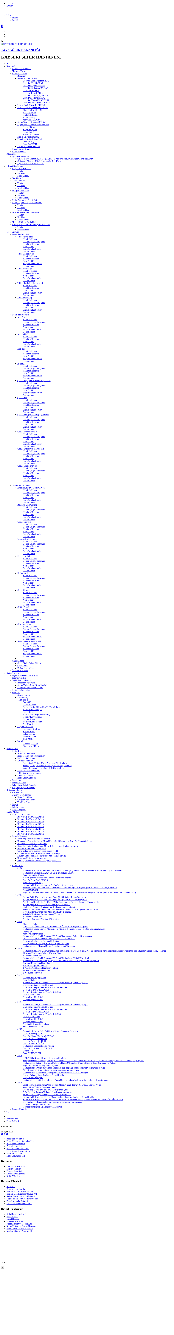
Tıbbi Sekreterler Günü (33, 1026)
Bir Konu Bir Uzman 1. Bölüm (30, 817)
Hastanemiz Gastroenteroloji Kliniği (38, 1046)
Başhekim (21, 76)
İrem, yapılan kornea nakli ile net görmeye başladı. (39, 860)
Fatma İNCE (28, 132)
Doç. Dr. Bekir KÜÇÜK (33, 1043)
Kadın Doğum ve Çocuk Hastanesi (27, 202)
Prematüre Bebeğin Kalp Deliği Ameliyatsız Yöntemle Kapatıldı (50, 1031)
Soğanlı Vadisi (29, 731)
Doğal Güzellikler (25, 726)
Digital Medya (13, 812)
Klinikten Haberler (31, 244)
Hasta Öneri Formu (25, 797)
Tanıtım (20, 171)
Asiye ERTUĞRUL (31, 134)
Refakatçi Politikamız (26, 758)
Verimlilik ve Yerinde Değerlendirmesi (39, 1087)
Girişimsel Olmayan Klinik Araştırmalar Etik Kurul (39, 161)
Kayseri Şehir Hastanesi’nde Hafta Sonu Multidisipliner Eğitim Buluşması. (55, 897)
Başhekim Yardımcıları (27, 78)
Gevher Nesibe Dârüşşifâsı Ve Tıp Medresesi (42, 707)
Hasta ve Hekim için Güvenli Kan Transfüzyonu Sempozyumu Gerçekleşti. (55, 982)
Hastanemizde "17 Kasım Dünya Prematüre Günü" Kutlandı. (49, 946)
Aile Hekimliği (23, 334)
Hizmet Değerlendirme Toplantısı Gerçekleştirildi (44, 1075)
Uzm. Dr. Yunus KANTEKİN (36, 100)
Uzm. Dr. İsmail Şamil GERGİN (37, 103)
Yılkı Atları (27, 739)
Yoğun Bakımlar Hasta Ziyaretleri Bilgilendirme (43, 768)
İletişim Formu (18, 807)
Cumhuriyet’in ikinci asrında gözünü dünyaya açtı (38, 853)
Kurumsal (11, 66)
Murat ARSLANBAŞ (32, 120)
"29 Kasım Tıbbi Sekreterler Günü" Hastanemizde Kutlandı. (49, 938)
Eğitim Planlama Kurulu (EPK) (30, 163)
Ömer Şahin (28, 1051)
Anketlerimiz (17, 792)
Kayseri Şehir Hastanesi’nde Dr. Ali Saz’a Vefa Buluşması (48, 885)
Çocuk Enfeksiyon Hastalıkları (30, 449)
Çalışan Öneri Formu (26, 800)
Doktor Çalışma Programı (34, 241)
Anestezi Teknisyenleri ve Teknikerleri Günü (42, 992)
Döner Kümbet (29, 705)
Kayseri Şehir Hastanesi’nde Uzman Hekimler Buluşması (47, 878)
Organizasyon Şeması (21, 149)
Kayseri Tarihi (23, 695)
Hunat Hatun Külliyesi (32, 709)
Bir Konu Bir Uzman (21, 814)
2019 (19, 1055)
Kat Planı (21, 173)
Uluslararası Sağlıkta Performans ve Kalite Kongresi (45, 987)
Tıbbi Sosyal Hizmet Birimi (29, 773)
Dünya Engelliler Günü (33, 997)
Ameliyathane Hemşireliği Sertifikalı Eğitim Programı (46, 943)
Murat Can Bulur (30, 924)
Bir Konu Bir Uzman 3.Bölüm (30, 821)
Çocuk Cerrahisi (24, 522)
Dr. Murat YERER (31, 90)
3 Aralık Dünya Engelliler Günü (36, 963)
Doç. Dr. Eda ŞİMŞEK (33, 1077)
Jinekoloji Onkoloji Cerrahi (29, 641)
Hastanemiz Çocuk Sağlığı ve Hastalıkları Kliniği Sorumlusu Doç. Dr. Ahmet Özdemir (54, 841)
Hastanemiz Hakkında (21, 68)
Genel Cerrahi (23, 590)
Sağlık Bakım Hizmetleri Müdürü (31, 122)
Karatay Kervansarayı (32, 717)
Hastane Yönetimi (19, 73)
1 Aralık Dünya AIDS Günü (35, 965)
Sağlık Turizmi (13, 673)
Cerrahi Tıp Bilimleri (21, 485)
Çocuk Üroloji (23, 556)
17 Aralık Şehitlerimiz (32, 917)
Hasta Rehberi (18, 751)
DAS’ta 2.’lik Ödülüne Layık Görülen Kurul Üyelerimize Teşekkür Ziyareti (55, 926)
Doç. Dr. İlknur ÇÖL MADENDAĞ (39, 1036)
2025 (19, 895)
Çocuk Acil (22, 397)
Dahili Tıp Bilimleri (20, 315)
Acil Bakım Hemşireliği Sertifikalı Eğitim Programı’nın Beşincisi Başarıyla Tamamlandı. (61, 902)
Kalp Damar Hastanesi (21, 168)
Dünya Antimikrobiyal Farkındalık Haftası (41, 941)
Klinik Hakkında (30, 239)
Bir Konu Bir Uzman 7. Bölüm (30, 831)
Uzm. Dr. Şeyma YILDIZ (34, 85)
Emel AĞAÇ (28, 142)
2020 (19, 1029)
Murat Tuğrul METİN (32, 110)
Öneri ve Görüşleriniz (21, 795)
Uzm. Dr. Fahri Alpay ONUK (36, 95)
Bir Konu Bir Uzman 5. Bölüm (30, 826)
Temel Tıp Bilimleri (20, 234)
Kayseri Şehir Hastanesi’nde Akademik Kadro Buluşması (47, 912)
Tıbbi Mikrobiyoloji (25, 254)
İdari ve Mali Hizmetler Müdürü (31, 105)
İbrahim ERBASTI (31, 115)
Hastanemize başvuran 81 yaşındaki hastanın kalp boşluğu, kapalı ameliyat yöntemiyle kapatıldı (64, 1068)
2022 (19, 975)
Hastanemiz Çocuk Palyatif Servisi (32, 843)
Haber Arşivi (17, 865)
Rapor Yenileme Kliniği (33, 882)
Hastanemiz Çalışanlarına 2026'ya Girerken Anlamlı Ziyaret (48, 873)
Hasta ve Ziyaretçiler (21, 690)
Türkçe (10, 3)
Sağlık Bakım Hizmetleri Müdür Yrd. (33, 124)
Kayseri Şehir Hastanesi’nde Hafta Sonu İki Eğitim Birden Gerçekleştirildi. (55, 899)
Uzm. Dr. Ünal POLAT (33, 83)
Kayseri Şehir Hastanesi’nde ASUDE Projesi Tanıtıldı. (46, 904)
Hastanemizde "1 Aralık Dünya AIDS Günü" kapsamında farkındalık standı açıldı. (58, 936)
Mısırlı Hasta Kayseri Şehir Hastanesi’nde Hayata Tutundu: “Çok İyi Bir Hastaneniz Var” (61, 909)
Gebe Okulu (22, 666)
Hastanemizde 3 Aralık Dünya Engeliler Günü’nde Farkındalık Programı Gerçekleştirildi (61, 960)
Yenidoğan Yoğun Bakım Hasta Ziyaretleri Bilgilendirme (47, 765)
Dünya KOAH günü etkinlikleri (36, 1104)
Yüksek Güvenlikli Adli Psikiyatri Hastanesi (31, 224)
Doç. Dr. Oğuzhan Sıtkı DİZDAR (37, 1048)
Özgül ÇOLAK (29, 127)
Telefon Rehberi (19, 783)
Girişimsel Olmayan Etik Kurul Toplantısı (41, 919)
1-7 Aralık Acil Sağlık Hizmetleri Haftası (40, 968)
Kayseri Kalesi (29, 719)
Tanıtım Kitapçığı (19, 1109)
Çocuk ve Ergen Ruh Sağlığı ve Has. (33, 414)
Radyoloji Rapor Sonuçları (23, 787)
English (10, 6)
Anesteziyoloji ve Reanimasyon (31, 488)
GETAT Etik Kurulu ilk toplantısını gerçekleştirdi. (44, 1058)
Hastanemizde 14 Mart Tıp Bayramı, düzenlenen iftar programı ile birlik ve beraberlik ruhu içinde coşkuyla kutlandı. (72, 870)
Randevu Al (17, 780)
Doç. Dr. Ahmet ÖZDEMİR (35, 1038)
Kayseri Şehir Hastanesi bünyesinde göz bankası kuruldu (41, 856)
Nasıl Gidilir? (23, 176)
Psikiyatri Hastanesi (20, 190)
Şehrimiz (16, 692)
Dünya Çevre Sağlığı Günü (34, 977)
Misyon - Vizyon (19, 71)
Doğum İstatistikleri (25, 668)
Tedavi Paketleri (19, 678)
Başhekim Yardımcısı (26, 683)
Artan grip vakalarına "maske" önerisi (33, 839)
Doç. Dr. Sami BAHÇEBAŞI (35, 880)
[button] (11, 15)
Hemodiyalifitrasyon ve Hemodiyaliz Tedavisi (42, 1107)
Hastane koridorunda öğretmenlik (31, 848)
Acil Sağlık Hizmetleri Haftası (36, 1024)
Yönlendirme (12, 748)
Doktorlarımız (29, 251)
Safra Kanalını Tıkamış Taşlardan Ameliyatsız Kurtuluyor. (48, 1092)
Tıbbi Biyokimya (24, 268)
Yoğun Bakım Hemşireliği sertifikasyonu (40, 1065)
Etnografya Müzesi (31, 746)
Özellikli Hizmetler (20, 670)
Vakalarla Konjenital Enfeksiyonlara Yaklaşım (42, 914)
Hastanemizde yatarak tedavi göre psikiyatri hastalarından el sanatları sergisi (55, 1073)
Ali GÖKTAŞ (29, 117)
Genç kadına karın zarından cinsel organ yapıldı (37, 851)
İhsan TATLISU (30, 144)
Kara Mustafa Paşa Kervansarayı (37, 714)
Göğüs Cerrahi (23, 607)
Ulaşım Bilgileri (19, 809)
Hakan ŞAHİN (29, 112)
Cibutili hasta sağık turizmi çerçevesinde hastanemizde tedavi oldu (51, 1070)
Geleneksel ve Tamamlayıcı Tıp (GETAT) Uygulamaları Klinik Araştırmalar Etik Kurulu (55, 159)
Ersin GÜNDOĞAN (32, 1053)
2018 (19, 1082)
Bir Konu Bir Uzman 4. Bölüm (30, 824)
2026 (19, 868)
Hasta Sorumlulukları (26, 778)
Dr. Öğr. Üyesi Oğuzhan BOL (36, 81)
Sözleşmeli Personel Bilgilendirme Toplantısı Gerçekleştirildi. (49, 907)
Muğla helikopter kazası (33, 934)
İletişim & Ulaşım (14, 790)
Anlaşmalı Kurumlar (26, 753)
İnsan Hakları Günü (31, 995)
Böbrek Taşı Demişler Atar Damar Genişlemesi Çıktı (45, 1090)
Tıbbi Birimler (13, 232)
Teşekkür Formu (24, 802)
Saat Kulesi (28, 724)
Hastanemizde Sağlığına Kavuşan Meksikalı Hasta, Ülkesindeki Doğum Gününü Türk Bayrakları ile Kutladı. (69, 1063)
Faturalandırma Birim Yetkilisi (30, 687)
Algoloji (20, 363)
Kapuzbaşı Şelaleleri (31, 729)
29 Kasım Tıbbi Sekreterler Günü (37, 970)
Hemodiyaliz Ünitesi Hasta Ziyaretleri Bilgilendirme (45, 763)
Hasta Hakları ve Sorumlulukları (31, 756)
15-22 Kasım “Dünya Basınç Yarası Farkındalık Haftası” (47, 1094)
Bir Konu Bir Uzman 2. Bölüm (30, 819)
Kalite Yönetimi (19, 151)
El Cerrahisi (22, 573)
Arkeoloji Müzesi (30, 744)
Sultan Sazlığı (29, 734)
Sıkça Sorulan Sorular (32, 249)
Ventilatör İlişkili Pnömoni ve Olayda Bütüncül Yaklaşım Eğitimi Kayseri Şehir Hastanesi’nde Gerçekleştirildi (70, 887)
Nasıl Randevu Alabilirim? (28, 770)
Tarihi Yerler (22, 700)
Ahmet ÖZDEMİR (31, 890)
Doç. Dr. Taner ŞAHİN (33, 93)
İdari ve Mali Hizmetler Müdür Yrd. (32, 107)
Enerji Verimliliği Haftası (33, 875)
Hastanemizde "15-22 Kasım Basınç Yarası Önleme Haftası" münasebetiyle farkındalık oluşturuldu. (65, 1080)
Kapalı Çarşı (28, 712)
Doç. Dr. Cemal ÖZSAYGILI (36, 990)
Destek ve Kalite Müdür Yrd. (29, 139)
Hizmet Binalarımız (15, 166)
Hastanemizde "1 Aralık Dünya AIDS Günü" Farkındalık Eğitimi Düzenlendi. (56, 958)
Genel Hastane (18, 181)
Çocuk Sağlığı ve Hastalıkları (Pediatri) (34, 380)
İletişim (15, 804)
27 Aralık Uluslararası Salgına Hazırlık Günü (42, 953)
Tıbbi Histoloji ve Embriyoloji (30, 283)
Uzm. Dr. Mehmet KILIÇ (34, 98)
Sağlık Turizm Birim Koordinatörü (32, 685)
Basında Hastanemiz (20, 836)
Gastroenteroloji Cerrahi (27, 539)
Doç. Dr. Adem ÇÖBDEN (34, 1041)
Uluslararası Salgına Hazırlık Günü (38, 985)
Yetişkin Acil (17, 178)
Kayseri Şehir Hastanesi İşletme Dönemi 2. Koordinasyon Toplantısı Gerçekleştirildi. (59, 1097)
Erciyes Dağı (23, 697)
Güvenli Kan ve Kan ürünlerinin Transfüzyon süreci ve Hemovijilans (52, 1102)
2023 (19, 948)
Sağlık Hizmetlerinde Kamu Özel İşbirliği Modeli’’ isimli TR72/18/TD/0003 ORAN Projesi (62, 1085)
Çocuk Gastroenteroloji (27, 466)
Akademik (11, 154)
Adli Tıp (21, 349)
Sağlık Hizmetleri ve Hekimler (25, 675)
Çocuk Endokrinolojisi (27, 432)
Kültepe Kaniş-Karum (32, 722)
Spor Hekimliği (29, 980)
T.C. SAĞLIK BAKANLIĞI (20, 50)
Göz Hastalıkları (24, 624)
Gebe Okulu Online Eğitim (29, 663)
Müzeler (20, 741)
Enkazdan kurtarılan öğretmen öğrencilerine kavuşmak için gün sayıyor (47, 846)
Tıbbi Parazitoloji (24, 298)
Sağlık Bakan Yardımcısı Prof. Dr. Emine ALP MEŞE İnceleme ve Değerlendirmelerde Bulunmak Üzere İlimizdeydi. (73, 1099)
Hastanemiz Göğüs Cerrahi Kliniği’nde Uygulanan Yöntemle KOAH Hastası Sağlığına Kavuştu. (64, 929)
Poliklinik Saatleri (25, 775)
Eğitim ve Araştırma (20, 156)
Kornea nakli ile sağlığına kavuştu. (32, 858)
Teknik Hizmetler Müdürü (28, 146)
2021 (19, 1002)
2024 (19, 921)
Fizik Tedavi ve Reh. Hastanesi (25, 212)
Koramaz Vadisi (30, 736)
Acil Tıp (21, 317)
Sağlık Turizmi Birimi (21, 680)
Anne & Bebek (18, 661)
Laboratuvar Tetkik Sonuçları (24, 785)
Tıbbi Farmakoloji (25, 237)
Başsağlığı (27, 931)
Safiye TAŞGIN (30, 129)
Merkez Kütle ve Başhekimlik (25, 222)
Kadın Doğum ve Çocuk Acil (24, 200)
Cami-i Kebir (28, 702)
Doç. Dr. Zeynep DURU (33, 1034)
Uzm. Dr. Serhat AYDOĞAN (36, 88)
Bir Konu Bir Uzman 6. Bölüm (30, 829)
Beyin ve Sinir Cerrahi (27, 505)
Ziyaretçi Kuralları (25, 761)
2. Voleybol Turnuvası (32, 973)
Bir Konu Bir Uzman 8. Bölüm (30, 834)
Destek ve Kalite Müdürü (28, 137)
